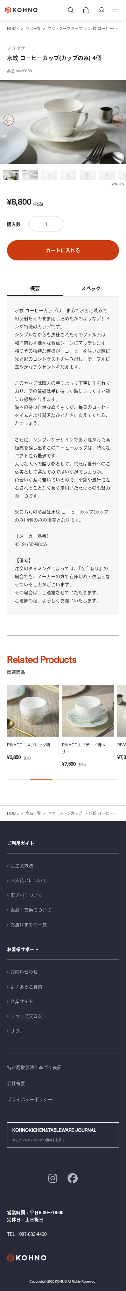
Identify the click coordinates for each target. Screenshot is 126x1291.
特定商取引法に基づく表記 (34, 1067)
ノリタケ (16, 48)
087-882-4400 (33, 1234)
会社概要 (16, 1083)
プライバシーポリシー (29, 1099)
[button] (8, 120)
